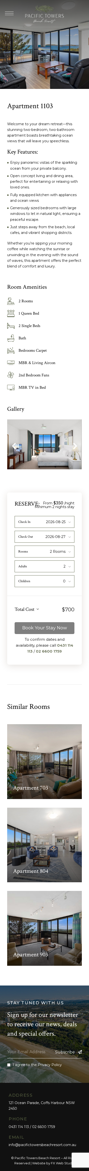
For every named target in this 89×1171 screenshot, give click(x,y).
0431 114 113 (19, 1127)
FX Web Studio (63, 1163)
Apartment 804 (30, 871)
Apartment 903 (30, 954)
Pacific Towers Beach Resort (37, 1158)
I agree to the (37, 1065)
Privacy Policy (50, 1065)
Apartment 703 (30, 788)
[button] (14, 446)
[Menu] (9, 13)
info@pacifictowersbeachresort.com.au (42, 1145)
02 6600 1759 (49, 651)
